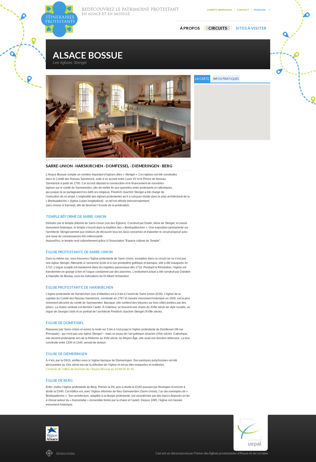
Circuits (217, 28)
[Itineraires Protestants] (59, 19)
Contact (243, 9)
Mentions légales (65, 453)
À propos (190, 28)
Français (260, 9)
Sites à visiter (251, 28)
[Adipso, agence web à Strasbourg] (49, 453)
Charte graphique (219, 9)
